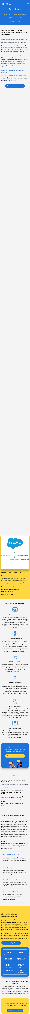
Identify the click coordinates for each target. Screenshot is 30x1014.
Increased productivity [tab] (8, 586)
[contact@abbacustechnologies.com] (10, 21)
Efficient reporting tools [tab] (8, 594)
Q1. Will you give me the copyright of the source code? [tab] (13, 781)
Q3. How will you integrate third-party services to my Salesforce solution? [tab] (12, 796)
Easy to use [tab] (4, 575)
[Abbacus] (7, 3)
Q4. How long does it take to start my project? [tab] (12, 800)
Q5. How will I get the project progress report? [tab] (12, 804)
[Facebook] (17, 21)
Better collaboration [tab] (7, 591)
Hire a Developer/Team (11, 943)
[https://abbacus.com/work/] (13, 21)
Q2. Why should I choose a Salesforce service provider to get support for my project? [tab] (12, 792)
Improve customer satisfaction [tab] (10, 589)
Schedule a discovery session (15, 85)
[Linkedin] (19, 21)
